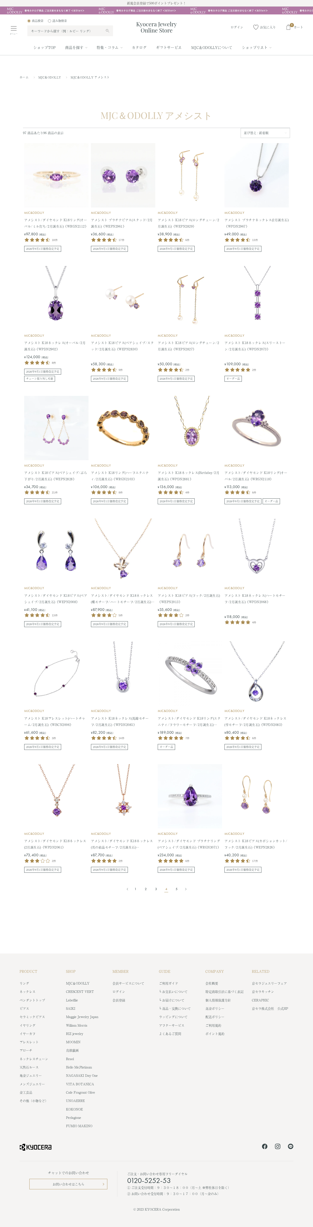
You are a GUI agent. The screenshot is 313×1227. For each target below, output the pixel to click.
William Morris (76, 1025)
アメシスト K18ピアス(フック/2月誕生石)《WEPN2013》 (189, 598)
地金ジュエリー (31, 1075)
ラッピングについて (173, 1016)
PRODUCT (28, 971)
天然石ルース (29, 1067)
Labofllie (72, 1000)
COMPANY (214, 971)
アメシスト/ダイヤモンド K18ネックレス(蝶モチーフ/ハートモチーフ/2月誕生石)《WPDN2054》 (122, 599)
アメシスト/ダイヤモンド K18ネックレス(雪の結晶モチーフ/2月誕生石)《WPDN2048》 (122, 844)
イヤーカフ (27, 1033)
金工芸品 (26, 1092)
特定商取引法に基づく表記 (224, 991)
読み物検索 (59, 21)
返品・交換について (176, 1008)
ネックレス (27, 991)
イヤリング (27, 1025)
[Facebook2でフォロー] (265, 1147)
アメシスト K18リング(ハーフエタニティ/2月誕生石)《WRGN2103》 (120, 475)
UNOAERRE (75, 1100)
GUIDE (164, 971)
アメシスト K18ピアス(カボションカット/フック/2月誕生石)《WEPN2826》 (255, 843)
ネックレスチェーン (34, 1058)
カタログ (139, 47)
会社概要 (211, 983)
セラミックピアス (32, 1016)
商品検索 (38, 21)
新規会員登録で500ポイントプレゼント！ (156, 3)
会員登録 (118, 1000)
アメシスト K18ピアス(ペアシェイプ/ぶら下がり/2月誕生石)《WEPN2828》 (55, 475)
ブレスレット (29, 1042)
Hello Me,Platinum (79, 1067)
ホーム (24, 77)
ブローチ (26, 1050)
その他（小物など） (34, 1100)
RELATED (260, 971)
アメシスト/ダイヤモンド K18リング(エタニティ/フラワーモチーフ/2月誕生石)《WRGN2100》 (189, 722)
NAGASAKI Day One (82, 1075)
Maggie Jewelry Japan (82, 1016)
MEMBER (120, 971)
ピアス (24, 1008)
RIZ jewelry (74, 1033)
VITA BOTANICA (80, 1084)
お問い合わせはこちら (68, 1184)
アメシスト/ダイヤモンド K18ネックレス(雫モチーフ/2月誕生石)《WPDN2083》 (255, 721)
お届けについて (173, 1000)
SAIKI (70, 1008)
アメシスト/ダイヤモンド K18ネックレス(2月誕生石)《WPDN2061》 (55, 843)
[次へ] (184, 889)
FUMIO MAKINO (79, 1126)
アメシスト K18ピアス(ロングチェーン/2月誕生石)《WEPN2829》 (188, 223)
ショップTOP (44, 47)
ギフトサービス (169, 47)
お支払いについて (175, 991)
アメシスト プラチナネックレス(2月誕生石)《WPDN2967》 (256, 223)
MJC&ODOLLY (34, 213)
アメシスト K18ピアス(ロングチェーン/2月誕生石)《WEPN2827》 (188, 345)
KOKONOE (74, 1109)
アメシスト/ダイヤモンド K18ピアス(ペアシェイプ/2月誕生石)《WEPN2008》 (55, 598)
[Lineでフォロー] (290, 1147)
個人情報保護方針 (218, 1000)
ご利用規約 (213, 1025)
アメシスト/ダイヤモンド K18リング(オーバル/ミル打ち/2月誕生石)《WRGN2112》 (56, 223)
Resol (70, 1058)
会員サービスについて (128, 983)
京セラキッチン (263, 991)
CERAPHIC (260, 1000)
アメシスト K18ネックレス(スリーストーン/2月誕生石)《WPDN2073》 (255, 345)
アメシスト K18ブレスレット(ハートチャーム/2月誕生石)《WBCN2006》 (54, 721)
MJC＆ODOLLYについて (211, 47)
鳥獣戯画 (72, 1050)
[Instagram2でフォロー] (277, 1147)
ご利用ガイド (168, 983)
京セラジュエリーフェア (269, 983)
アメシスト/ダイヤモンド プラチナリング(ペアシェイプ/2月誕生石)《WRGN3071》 (189, 843)
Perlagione (73, 1117)
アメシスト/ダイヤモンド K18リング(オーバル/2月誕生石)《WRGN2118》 (255, 475)
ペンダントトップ (32, 1000)
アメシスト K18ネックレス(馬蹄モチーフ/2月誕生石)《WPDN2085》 (120, 721)
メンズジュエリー (32, 1084)
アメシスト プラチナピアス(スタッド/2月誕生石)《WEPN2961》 (122, 223)
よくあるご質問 (170, 1033)
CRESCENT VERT (80, 991)
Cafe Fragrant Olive (80, 1092)
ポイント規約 (214, 1033)
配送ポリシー (214, 1016)
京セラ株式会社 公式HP (270, 1008)
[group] (156, 10)
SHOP (71, 971)
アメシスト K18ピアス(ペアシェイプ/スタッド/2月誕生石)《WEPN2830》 (122, 345)
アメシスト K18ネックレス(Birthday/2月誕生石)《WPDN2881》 (189, 475)
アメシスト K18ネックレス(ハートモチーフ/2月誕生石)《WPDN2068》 (255, 598)
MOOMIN (73, 1042)
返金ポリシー (214, 1008)
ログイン (118, 991)
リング (24, 983)
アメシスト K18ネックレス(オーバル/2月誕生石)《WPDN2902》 (55, 345)
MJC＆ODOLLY (50, 77)
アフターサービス (171, 1025)
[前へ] (128, 889)
